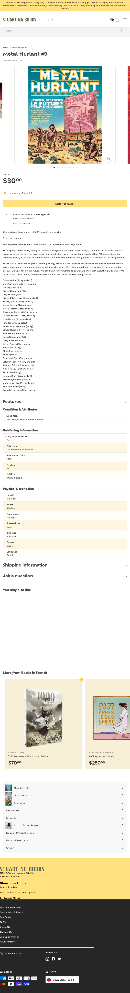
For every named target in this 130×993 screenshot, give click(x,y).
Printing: (11, 464)
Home (5, 47)
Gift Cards (5, 916)
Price (6, 174)
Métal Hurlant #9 (20, 47)
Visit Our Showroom (10, 907)
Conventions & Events (11, 912)
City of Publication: (17, 436)
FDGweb (16, 898)
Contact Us (6, 931)
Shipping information (25, 565)
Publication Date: (16, 455)
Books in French (34, 673)
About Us (5, 926)
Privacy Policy (7, 941)
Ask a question (18, 576)
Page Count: (13, 513)
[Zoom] (109, 159)
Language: (12, 551)
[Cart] (118, 20)
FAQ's (3, 921)
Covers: (10, 542)
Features (12, 402)
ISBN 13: (10, 474)
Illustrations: (13, 523)
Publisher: (12, 446)
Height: (10, 495)
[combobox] (65, 30)
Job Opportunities (9, 936)
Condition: (12, 415)
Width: (10, 504)
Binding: (11, 532)
